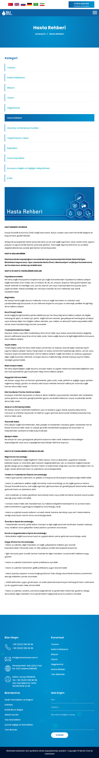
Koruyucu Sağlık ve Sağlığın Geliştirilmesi (28, 168)
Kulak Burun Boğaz (14, 709)
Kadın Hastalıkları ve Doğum (19, 699)
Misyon (11, 87)
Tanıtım (11, 67)
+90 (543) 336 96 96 (22, 648)
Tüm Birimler (11, 729)
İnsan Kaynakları (15, 158)
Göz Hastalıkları (13, 719)
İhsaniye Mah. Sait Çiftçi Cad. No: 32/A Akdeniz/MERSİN (27, 667)
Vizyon (10, 97)
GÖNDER (60, 735)
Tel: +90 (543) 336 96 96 (24, 680)
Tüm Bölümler (58, 674)
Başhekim (12, 148)
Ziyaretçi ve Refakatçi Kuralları (23, 128)
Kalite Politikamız (16, 77)
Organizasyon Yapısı (18, 138)
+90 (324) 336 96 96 (22, 644)
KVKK (10, 178)
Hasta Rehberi (14, 117)
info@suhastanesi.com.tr (25, 657)
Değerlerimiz (13, 107)
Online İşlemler (81, 4)
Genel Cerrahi (11, 714)
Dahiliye (9, 704)
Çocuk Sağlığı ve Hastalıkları (19, 724)
